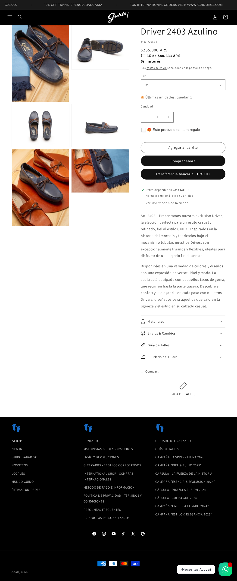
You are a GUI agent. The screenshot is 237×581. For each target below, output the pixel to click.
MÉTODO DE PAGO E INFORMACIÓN (109, 487)
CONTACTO (92, 441)
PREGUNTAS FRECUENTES (102, 510)
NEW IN (17, 449)
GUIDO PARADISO (24, 457)
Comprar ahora (183, 161)
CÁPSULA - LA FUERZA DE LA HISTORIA (183, 473)
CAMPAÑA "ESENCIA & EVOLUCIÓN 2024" (185, 482)
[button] (10, 17)
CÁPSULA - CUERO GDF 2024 (176, 498)
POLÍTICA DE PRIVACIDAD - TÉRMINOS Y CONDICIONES (113, 498)
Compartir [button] (153, 371)
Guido (24, 572)
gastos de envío (157, 67)
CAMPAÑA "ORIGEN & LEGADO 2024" (182, 506)
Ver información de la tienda (167, 203)
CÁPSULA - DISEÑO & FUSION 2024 (180, 490)
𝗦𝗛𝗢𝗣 (17, 441)
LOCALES (18, 473)
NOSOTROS (20, 465)
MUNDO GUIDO (23, 482)
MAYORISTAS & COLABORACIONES (108, 449)
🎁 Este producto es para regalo (173, 130)
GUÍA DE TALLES (183, 394)
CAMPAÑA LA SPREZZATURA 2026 (179, 457)
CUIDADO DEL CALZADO (173, 441)
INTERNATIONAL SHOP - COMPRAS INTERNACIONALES (109, 476)
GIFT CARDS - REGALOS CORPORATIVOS (112, 465)
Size (143, 76)
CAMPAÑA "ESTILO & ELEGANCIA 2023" (183, 514)
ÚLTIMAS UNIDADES (26, 490)
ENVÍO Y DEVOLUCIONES (101, 457)
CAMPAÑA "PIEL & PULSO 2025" (178, 465)
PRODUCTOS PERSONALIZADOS (107, 518)
